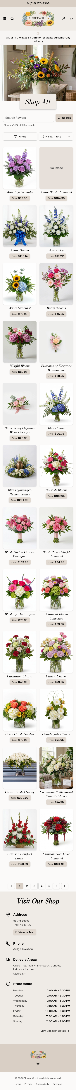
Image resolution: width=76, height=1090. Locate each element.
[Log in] (64, 18)
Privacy (28, 1084)
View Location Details (53, 1030)
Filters (22, 136)
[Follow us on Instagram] (38, 1063)
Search (66, 118)
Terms (17, 1084)
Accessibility (42, 1084)
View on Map (26, 932)
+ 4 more (28, 969)
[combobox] (56, 137)
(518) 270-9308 (39, 3)
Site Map (57, 1084)
